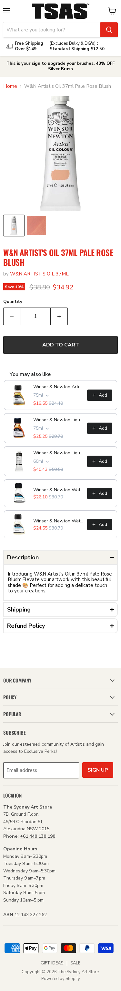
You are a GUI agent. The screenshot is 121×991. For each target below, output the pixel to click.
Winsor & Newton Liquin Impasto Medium (58, 453)
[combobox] (51, 29)
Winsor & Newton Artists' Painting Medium (58, 387)
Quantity (12, 301)
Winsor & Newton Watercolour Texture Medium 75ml (58, 521)
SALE (75, 963)
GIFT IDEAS (52, 963)
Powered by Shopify (60, 979)
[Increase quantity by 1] (59, 316)
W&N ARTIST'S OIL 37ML (39, 274)
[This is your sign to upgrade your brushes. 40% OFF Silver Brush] (60, 66)
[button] (60, 557)
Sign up (97, 770)
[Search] (109, 29)
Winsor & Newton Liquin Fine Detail (58, 420)
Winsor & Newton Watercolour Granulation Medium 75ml (58, 490)
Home (10, 86)
